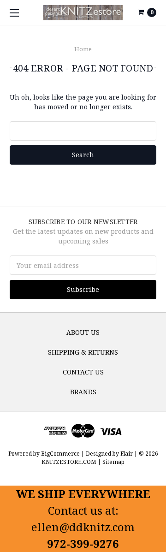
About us (83, 332)
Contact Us (83, 372)
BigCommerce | (62, 453)
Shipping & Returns (83, 352)
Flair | (128, 453)
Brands (83, 391)
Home (83, 49)
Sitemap (113, 462)
